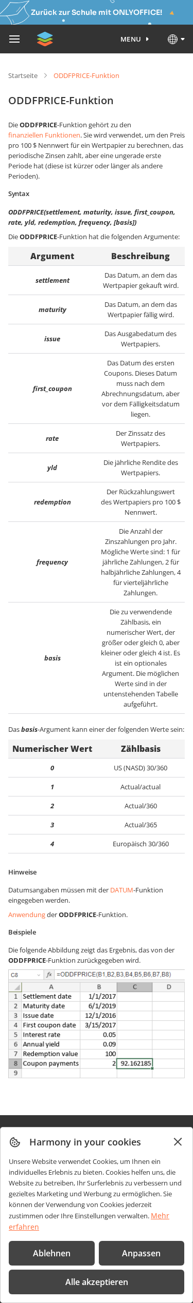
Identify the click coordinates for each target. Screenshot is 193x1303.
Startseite (23, 75)
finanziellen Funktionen (44, 135)
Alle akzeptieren (96, 1282)
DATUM (121, 889)
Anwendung (26, 914)
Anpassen (141, 1253)
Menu (131, 39)
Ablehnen (52, 1253)
